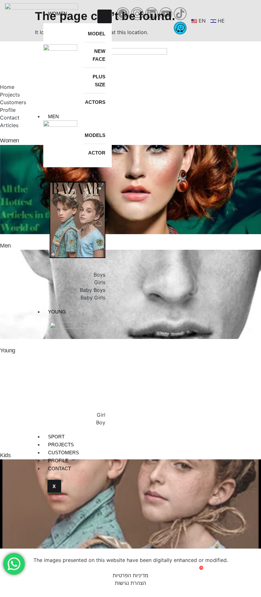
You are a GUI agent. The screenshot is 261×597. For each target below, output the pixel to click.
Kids (53, 171)
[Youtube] (165, 13)
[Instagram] (137, 13)
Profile (58, 460)
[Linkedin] (151, 13)
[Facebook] (122, 13)
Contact (59, 468)
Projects (61, 444)
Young (57, 311)
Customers (63, 452)
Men (53, 116)
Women (57, 13)
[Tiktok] (180, 13)
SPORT (56, 436)
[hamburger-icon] (104, 16)
